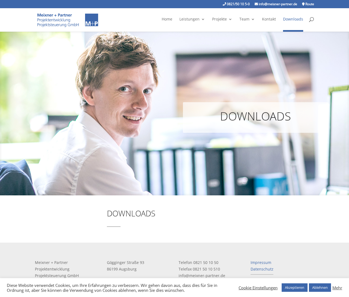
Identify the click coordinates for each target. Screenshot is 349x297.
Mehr (337, 287)
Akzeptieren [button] (294, 287)
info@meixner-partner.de (277, 4)
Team (244, 19)
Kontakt (269, 19)
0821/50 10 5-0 (238, 4)
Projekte (219, 19)
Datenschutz (262, 269)
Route (309, 4)
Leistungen (189, 19)
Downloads (293, 19)
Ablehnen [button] (320, 287)
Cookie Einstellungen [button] (258, 287)
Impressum (261, 262)
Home (167, 19)
